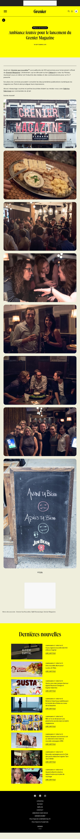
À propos (40, 801)
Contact (40, 810)
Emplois (40, 807)
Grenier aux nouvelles (19, 70)
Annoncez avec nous (40, 813)
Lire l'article (51, 653)
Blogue (40, 804)
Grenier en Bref (40, 816)
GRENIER (40, 826)
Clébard (51, 72)
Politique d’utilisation (40, 822)
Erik (41, 572)
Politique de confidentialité (40, 819)
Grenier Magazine (13, 72)
